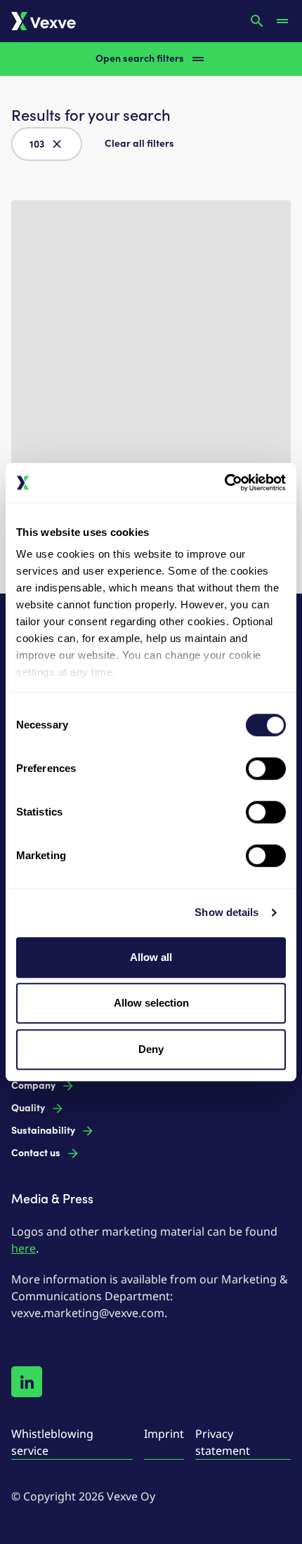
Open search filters (140, 59)
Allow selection (151, 1003)
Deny (151, 1049)
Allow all (151, 957)
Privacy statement (222, 1442)
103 (36, 144)
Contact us (35, 1153)
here (23, 1248)
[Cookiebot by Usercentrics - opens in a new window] (224, 482)
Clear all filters (139, 144)
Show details (226, 912)
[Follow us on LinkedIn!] (26, 1381)
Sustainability (43, 1131)
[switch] (266, 768)
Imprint (164, 1433)
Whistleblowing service (52, 1442)
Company (33, 1086)
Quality (28, 1108)
